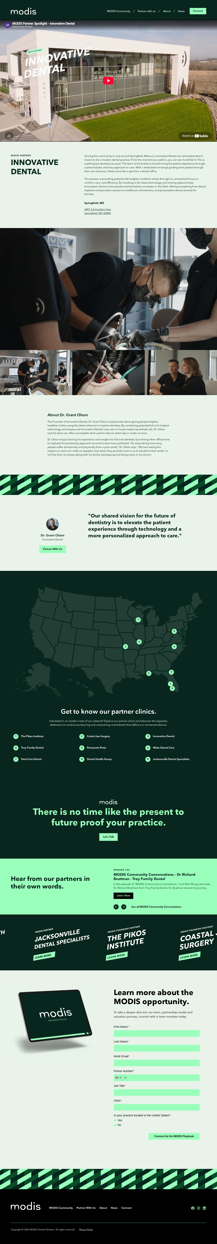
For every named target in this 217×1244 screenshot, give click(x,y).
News (181, 11)
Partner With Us (52, 549)
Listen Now (123, 891)
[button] (116, 906)
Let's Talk (108, 836)
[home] (23, 11)
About (166, 11)
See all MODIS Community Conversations (156, 906)
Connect (198, 11)
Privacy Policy (86, 1229)
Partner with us (147, 11)
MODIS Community (118, 11)
